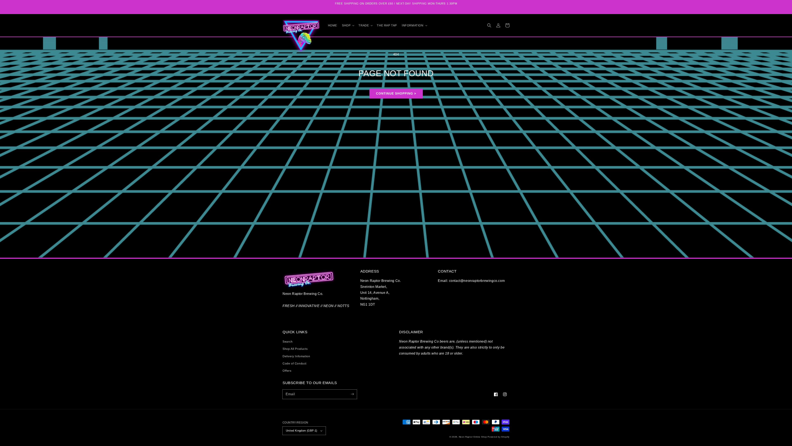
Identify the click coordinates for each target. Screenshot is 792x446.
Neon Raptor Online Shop (473, 437)
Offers (287, 370)
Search (288, 341)
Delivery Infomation (296, 356)
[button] (347, 25)
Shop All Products (295, 348)
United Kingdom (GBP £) (301, 430)
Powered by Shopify (498, 437)
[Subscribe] (352, 394)
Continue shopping (394, 93)
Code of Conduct (294, 363)
